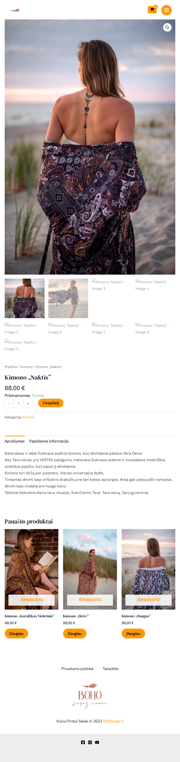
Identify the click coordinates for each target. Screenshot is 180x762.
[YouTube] (97, 742)
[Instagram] (90, 742)
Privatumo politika (77, 668)
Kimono (26, 366)
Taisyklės (111, 668)
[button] (167, 27)
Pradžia (11, 366)
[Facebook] (83, 742)
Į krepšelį (51, 403)
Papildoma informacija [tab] (48, 441)
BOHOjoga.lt (113, 721)
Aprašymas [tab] (15, 441)
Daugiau (16, 633)
